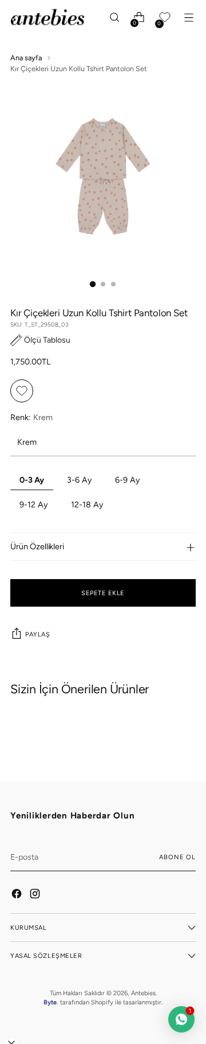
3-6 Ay (79, 480)
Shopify (102, 1002)
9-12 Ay (33, 504)
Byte (50, 1002)
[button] (40, 340)
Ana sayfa (26, 57)
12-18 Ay (87, 504)
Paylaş (37, 634)
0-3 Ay (31, 480)
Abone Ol (177, 857)
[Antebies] (47, 17)
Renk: (31, 417)
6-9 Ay (127, 480)
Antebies (143, 993)
